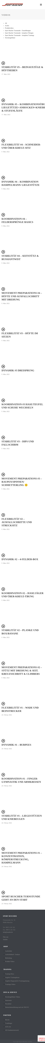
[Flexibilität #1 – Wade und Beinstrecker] (3, 705)
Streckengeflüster (10, 38)
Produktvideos (9, 28)
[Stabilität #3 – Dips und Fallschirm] (3, 438)
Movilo (7, 1020)
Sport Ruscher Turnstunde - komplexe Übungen (19, 33)
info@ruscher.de (8, 932)
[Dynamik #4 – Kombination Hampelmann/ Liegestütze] (3, 179)
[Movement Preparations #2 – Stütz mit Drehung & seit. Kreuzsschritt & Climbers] (3, 664)
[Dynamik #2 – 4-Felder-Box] (3, 556)
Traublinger (8, 1023)
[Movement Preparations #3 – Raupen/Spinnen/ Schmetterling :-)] (3, 475)
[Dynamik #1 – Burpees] (3, 742)
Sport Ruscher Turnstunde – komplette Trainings (19, 35)
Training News (9, 974)
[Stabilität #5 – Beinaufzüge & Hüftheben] (3, 64)
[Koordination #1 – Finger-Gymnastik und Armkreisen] (3, 776)
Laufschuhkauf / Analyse (12, 954)
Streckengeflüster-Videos (12, 997)
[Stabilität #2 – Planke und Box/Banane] (3, 627)
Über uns (5, 937)
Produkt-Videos (9, 961)
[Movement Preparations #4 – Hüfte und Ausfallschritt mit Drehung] (3, 290)
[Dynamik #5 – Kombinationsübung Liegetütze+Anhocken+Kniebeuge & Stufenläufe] (3, 101)
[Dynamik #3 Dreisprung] (3, 367)
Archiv (7, 25)
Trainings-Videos (10, 984)
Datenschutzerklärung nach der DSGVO (17, 1007)
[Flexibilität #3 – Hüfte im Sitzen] (3, 330)
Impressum (8, 1000)
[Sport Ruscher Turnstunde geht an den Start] (3, 894)
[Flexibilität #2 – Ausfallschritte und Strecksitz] (3, 516)
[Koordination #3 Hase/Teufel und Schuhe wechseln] (3, 401)
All (6, 23)
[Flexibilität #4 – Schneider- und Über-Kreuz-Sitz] (3, 142)
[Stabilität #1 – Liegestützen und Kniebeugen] (3, 813)
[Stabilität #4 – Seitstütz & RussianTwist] (3, 253)
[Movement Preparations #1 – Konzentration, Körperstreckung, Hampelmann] (3, 850)
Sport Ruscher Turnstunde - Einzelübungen (18, 30)
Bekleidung (8, 958)
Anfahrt (5, 939)
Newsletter (8, 1004)
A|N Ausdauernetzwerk (12, 1030)
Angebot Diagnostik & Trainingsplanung (17, 981)
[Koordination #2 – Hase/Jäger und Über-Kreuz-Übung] (3, 590)
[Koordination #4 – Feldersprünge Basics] (3, 216)
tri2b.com (8, 1027)
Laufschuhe (8, 951)
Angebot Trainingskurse (12, 977)
